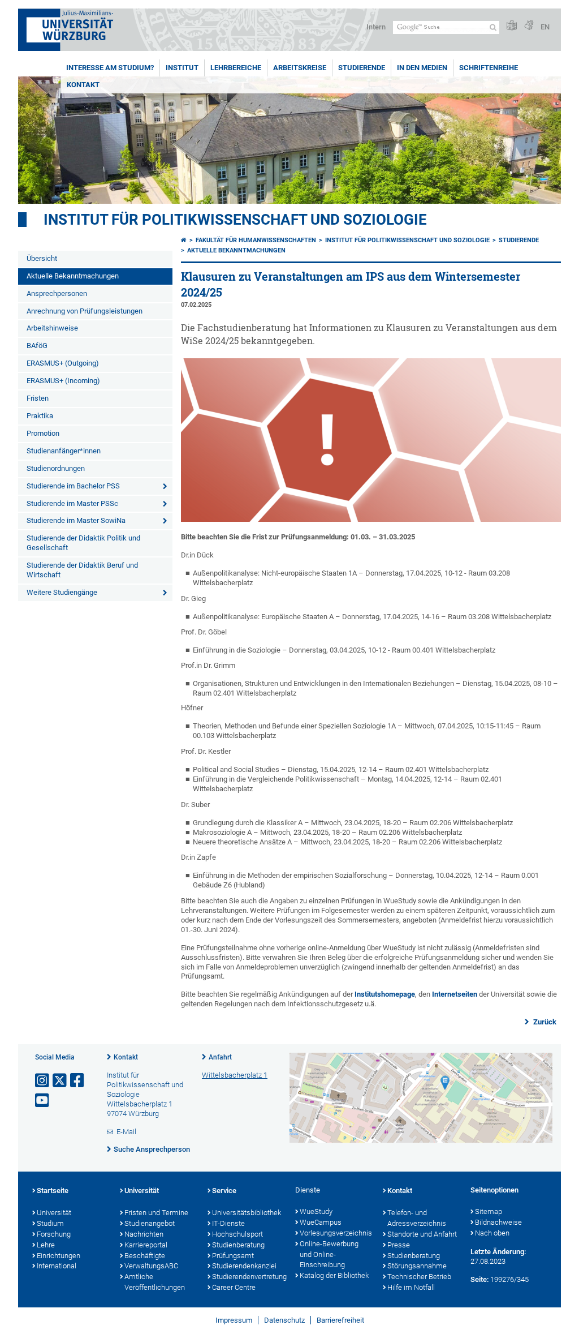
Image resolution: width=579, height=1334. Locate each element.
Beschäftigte (144, 1255)
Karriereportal (145, 1245)
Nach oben (492, 1233)
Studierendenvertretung (248, 1276)
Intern (376, 27)
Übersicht (42, 258)
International (56, 1266)
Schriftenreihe (488, 67)
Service (224, 1190)
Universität (54, 1212)
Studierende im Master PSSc (72, 503)
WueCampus (321, 1222)
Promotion (43, 433)
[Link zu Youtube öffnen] (43, 1100)
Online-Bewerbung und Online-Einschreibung (329, 1254)
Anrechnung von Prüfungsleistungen (84, 311)
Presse (398, 1245)
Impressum (233, 1320)
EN (545, 27)
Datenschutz (284, 1320)
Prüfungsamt (233, 1255)
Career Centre (234, 1287)
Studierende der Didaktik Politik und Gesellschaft (83, 543)
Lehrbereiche (235, 67)
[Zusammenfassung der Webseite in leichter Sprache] (512, 26)
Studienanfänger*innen (64, 451)
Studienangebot (149, 1223)
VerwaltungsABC (151, 1266)
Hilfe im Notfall (411, 1287)
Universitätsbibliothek (246, 1212)
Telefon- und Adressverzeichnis (416, 1218)
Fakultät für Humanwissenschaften (256, 240)
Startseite (52, 1190)
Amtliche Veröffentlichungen (154, 1282)
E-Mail (126, 1131)
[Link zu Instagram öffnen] (43, 1081)
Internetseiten (454, 994)
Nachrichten (143, 1234)
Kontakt (83, 84)
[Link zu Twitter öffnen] (60, 1081)
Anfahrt (220, 1057)
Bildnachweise (498, 1222)
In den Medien (422, 67)
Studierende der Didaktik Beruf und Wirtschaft (82, 570)
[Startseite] (184, 240)
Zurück (544, 1022)
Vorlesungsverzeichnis (335, 1233)
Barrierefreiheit (340, 1320)
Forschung (54, 1234)
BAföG (37, 345)
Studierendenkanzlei (244, 1266)
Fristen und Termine (156, 1212)
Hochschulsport (237, 1234)
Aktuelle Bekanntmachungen (73, 276)
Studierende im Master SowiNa (76, 520)
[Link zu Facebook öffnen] (78, 1081)
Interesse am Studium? (110, 67)
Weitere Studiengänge (62, 592)
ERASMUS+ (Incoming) (63, 380)
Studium (50, 1223)
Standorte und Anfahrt (422, 1234)
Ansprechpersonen (57, 293)
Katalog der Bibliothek (334, 1275)
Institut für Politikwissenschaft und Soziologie (235, 219)
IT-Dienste (228, 1223)
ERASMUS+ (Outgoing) (63, 363)
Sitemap (488, 1211)
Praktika (40, 415)
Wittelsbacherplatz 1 (234, 1075)
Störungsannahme (417, 1266)
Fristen (38, 398)
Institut (182, 67)
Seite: (479, 1279)
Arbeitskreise (299, 67)
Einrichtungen (58, 1255)
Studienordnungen (56, 468)
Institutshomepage (385, 994)
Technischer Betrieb (419, 1276)
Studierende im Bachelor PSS (73, 486)
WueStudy (316, 1211)
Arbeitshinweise (52, 328)
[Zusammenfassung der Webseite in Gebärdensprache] (528, 26)
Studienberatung (238, 1245)
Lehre (46, 1245)
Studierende (361, 67)
